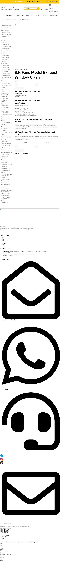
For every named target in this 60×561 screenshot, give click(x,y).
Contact (37, 15)
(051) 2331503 (35, 2)
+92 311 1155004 (51, 2)
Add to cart (19, 88)
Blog (23, 15)
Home (18, 15)
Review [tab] (18, 96)
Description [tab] (19, 93)
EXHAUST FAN (24, 69)
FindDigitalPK (34, 542)
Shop (27, 15)
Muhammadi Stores (35, 124)
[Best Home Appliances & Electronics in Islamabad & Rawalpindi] (10, 8)
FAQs (32, 15)
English (56, 15)
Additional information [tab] (21, 95)
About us (43, 15)
